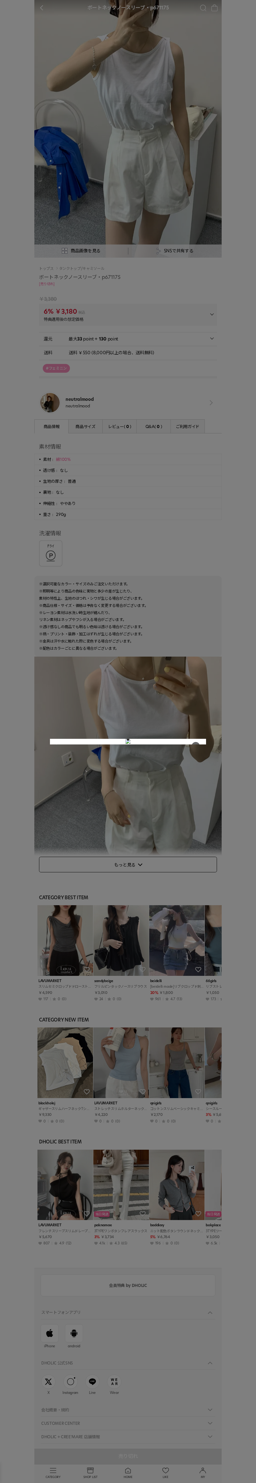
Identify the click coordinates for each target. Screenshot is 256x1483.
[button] (128, 739)
